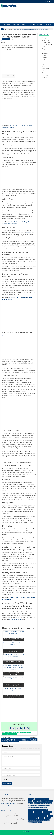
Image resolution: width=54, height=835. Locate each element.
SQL (43, 73)
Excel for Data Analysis (32, 807)
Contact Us (40, 24)
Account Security (31, 799)
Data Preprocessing (48, 803)
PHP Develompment (19, 24)
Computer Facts (44, 801)
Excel (43, 46)
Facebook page (5, 805)
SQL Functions (41, 818)
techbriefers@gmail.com (7, 803)
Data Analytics (30, 803)
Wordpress (4, 733)
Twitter (13, 805)
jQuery (44, 55)
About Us (48, 24)
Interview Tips (30, 811)
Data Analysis (7, 24)
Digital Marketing (47, 44)
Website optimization (25, 732)
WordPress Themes (12, 733)
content (28, 232)
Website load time (15, 732)
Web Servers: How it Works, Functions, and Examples (28, 740)
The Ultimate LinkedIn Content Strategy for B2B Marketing (9, 740)
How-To (42, 809)
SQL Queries (31, 24)
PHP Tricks (45, 813)
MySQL (44, 62)
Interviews (45, 53)
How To (44, 51)
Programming (46, 68)
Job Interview (36, 811)
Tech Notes (45, 75)
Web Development (31, 820)
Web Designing (6, 732)
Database (36, 803)
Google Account (43, 807)
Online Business (31, 813)
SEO (43, 70)
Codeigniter (45, 38)
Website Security (38, 822)
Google (44, 49)
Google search (37, 809)
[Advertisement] (35, 13)
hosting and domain (15, 619)
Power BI (44, 66)
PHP (43, 64)
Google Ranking (31, 809)
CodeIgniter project (36, 801)
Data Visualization (37, 805)
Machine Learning (47, 59)
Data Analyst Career (47, 42)
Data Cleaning (41, 803)
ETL (49, 805)
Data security (30, 805)
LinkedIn (44, 57)
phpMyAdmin (39, 813)
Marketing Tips (45, 811)
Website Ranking (31, 822)
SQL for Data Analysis (34, 818)
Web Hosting (8, 29)
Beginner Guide (46, 799)
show (11, 75)
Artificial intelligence (38, 799)
